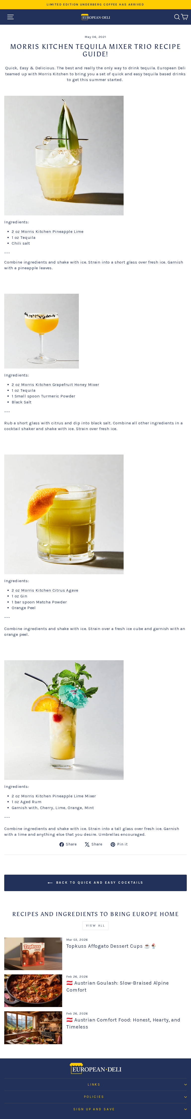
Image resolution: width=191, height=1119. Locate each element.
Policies (94, 1097)
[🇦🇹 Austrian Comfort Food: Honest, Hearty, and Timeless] (33, 1027)
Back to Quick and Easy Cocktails (99, 882)
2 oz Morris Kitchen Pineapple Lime (48, 231)
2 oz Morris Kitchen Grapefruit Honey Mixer (55, 384)
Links (94, 1084)
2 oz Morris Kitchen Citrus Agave (45, 590)
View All (95, 925)
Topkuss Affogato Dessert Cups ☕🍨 (111, 946)
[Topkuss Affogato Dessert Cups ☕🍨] (33, 953)
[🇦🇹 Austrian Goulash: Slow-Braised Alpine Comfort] (33, 990)
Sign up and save (94, 1109)
